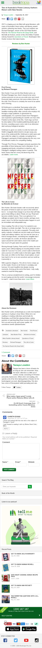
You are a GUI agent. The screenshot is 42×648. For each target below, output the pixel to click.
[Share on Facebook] (8, 19)
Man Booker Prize (16, 334)
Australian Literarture (12, 330)
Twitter (18, 387)
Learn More (30, 279)
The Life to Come (29, 342)
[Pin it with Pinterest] (19, 19)
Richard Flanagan (15, 342)
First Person (33, 330)
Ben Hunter (24, 330)
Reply (6, 428)
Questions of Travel (27, 338)
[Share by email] (22, 19)
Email (18, 462)
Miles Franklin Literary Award (11, 338)
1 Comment (6, 352)
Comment (6, 442)
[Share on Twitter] (11, 19)
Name (5, 462)
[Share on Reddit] (15, 19)
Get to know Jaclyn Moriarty (23, 554)
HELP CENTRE (7, 616)
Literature (5, 334)
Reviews (5, 342)
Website (31, 462)
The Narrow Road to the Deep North (13, 346)
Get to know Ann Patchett (21, 585)
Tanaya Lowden (8, 15)
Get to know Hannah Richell (22, 564)
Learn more (14, 154)
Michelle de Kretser (29, 334)
